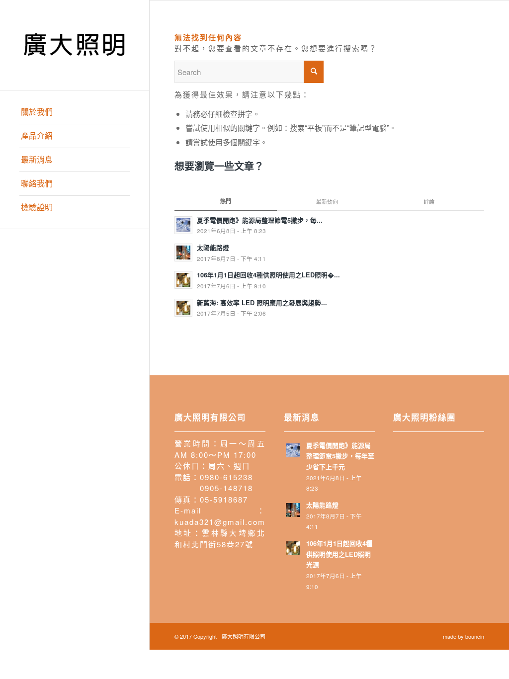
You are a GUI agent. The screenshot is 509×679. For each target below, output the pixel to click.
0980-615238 (226, 477)
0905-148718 (226, 488)
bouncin (474, 636)
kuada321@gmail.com (219, 521)
